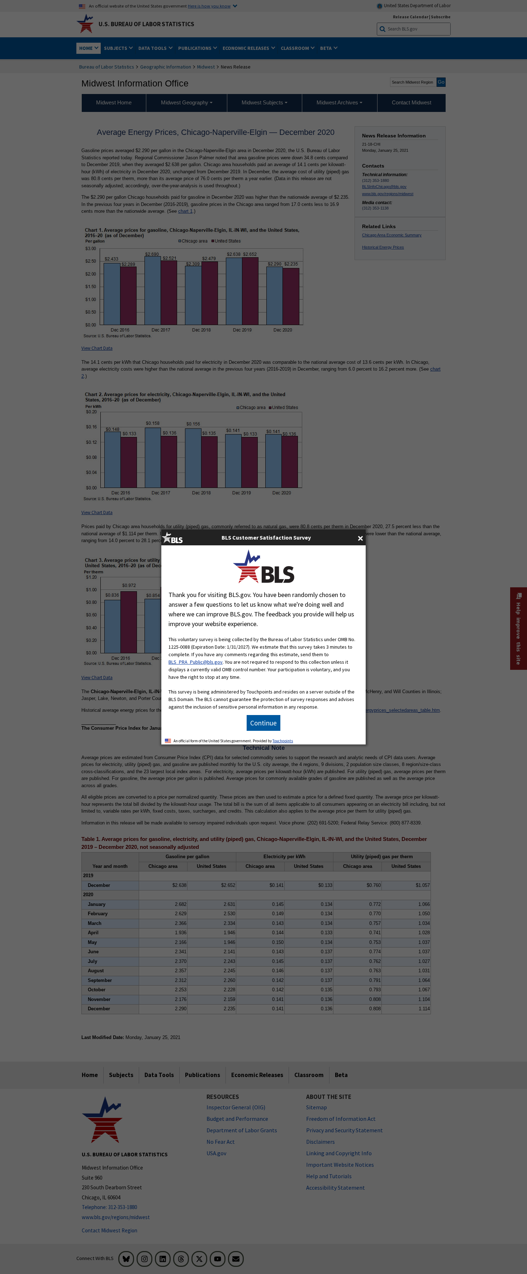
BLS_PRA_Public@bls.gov (195, 662)
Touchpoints (282, 740)
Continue (263, 723)
